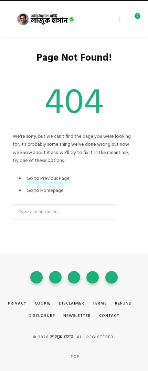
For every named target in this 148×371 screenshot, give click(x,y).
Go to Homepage (45, 190)
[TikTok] (111, 277)
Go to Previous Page (48, 178)
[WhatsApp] (92, 277)
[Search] (122, 19)
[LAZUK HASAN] (45, 19)
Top (74, 356)
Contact (109, 315)
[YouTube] (74, 277)
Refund (123, 303)
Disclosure (42, 315)
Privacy (17, 303)
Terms (100, 303)
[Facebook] (36, 277)
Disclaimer (71, 303)
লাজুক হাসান (62, 337)
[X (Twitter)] (55, 277)
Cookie (43, 303)
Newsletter (77, 315)
